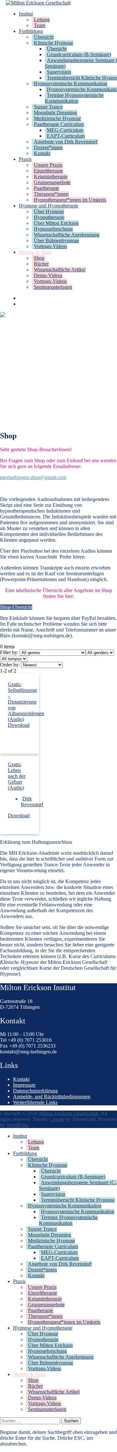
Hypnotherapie (49, 217)
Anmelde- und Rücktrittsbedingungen (51, 1096)
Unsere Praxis (48, 165)
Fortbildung (31, 31)
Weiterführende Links (35, 1102)
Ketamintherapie (51, 176)
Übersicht (44, 37)
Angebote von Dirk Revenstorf (66, 141)
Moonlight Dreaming (55, 112)
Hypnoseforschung (53, 229)
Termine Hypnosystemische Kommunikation (74, 98)
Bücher (41, 263)
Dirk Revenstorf (32, 801)
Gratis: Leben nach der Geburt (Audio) (16, 776)
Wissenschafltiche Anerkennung (66, 234)
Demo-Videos (48, 275)
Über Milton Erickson (56, 223)
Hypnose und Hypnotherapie (48, 205)
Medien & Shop (35, 252)
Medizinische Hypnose (57, 118)
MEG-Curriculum (65, 130)
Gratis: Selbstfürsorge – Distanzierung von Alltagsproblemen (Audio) (26, 702)
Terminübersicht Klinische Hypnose (78, 1200)
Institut (26, 13)
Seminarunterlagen (53, 287)
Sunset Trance (48, 107)
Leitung (42, 19)
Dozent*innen (48, 147)
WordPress (17, 1125)
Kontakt (42, 153)
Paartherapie (46, 188)
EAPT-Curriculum (66, 136)
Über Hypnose (49, 211)
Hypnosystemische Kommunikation (70, 83)
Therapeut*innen (51, 194)
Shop (39, 258)
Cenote (56, 1119)
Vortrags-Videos (50, 246)
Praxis (25, 159)
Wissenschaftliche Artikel (59, 269)
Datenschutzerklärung (35, 1090)
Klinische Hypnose (53, 43)
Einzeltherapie (48, 170)
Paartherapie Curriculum (59, 124)
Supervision (59, 72)
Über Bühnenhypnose (56, 240)
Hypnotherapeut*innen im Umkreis (70, 200)
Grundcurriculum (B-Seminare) (79, 54)
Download (19, 725)
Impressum (24, 1085)
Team (39, 25)
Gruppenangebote (52, 182)
